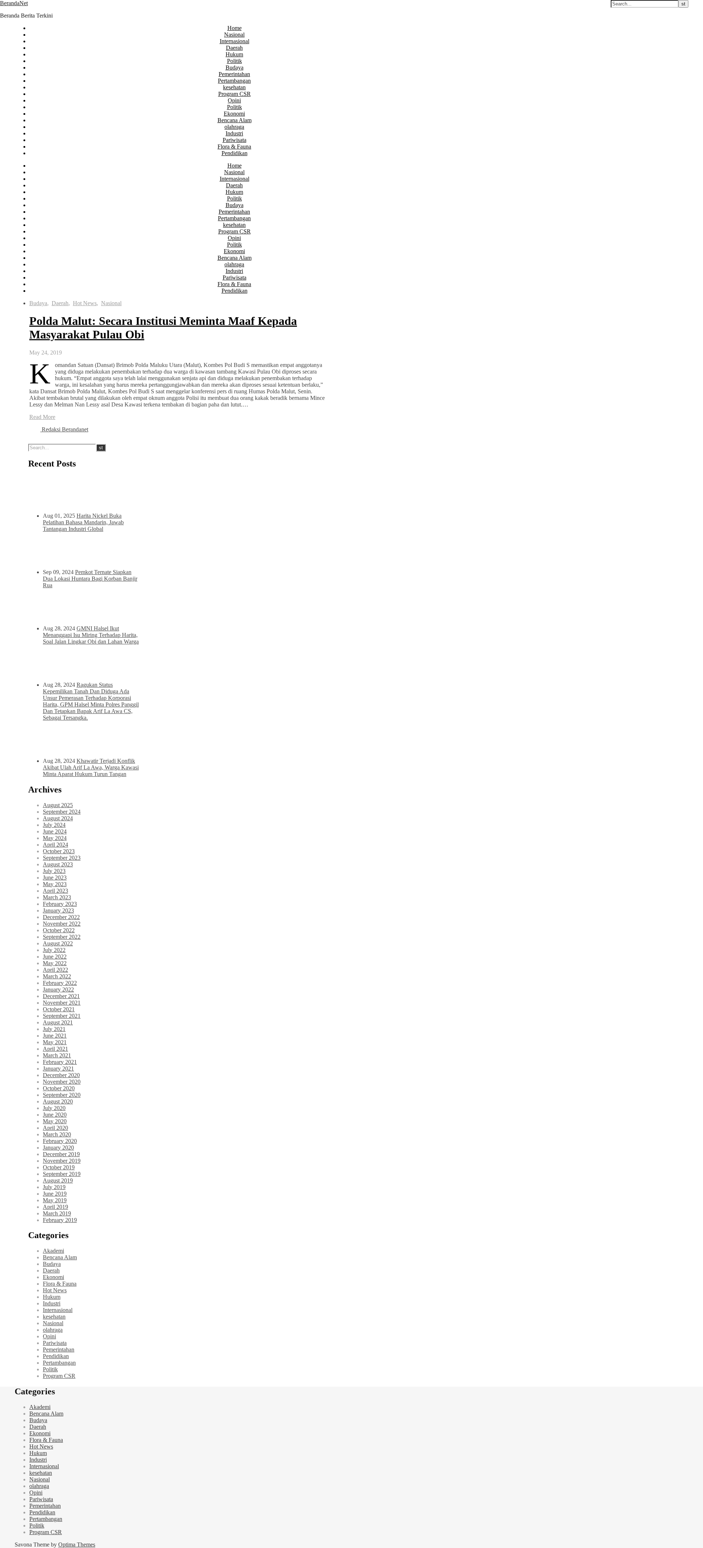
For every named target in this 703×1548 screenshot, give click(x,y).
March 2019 (57, 1213)
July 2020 (54, 1108)
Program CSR (234, 94)
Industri (234, 133)
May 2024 (55, 838)
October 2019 (59, 1167)
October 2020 (59, 1088)
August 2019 (58, 1180)
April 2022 (55, 970)
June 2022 (55, 956)
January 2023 (58, 910)
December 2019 (61, 1154)
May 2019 (55, 1200)
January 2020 (58, 1147)
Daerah (234, 48)
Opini (234, 100)
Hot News (85, 303)
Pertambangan (234, 81)
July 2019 (54, 1187)
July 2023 (54, 871)
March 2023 (57, 897)
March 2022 (57, 976)
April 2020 (55, 1128)
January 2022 (58, 989)
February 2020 (60, 1141)
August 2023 (58, 864)
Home (234, 28)
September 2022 (62, 937)
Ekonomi (234, 113)
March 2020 (57, 1134)
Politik (234, 61)
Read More (42, 417)
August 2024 (58, 818)
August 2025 (58, 805)
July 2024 (54, 825)
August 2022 (58, 943)
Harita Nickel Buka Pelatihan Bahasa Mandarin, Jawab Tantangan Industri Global (83, 522)
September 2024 (62, 812)
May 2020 (55, 1121)
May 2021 (55, 1042)
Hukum (234, 54)
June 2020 (55, 1115)
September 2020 (62, 1095)
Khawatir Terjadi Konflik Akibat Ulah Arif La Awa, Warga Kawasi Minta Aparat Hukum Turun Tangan (91, 767)
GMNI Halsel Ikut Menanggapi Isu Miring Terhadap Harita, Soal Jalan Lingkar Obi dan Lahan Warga (91, 635)
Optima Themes (76, 1544)
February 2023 (60, 904)
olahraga (234, 127)
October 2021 (59, 1009)
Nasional (234, 34)
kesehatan (234, 87)
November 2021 (62, 1003)
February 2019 (60, 1220)
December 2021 (61, 996)
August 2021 (58, 1022)
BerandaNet (14, 3)
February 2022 (60, 983)
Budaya (234, 67)
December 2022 (61, 917)
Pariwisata (234, 140)
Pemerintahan (234, 74)
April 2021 (55, 1049)
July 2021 (54, 1029)
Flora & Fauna (234, 146)
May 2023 (55, 884)
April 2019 (55, 1207)
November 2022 (62, 924)
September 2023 (62, 858)
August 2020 (58, 1101)
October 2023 (59, 851)
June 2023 (55, 877)
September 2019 (62, 1174)
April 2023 (55, 891)
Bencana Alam (234, 120)
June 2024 (55, 831)
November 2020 (62, 1082)
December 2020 (61, 1075)
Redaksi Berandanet (65, 429)
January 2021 (58, 1068)
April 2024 (55, 845)
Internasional (234, 41)
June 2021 (55, 1035)
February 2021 (60, 1062)
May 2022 (55, 963)
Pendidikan (235, 153)
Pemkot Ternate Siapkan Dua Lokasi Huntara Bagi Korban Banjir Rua (90, 578)
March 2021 (57, 1055)
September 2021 (62, 1016)
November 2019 (62, 1161)
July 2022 (54, 950)
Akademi (53, 1251)
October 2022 (59, 930)
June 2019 (55, 1194)
